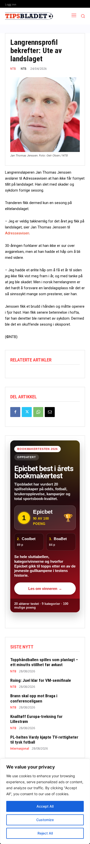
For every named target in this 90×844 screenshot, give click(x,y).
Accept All (45, 806)
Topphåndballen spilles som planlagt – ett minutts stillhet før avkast (44, 662)
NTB (13, 68)
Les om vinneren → (45, 588)
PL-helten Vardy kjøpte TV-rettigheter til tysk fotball (44, 740)
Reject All (45, 833)
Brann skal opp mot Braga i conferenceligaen (33, 698)
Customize (45, 820)
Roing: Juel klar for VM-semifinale (40, 680)
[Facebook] (15, 412)
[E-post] (50, 412)
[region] (45, 801)
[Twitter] (27, 412)
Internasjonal (19, 748)
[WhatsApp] (38, 412)
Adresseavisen (17, 233)
